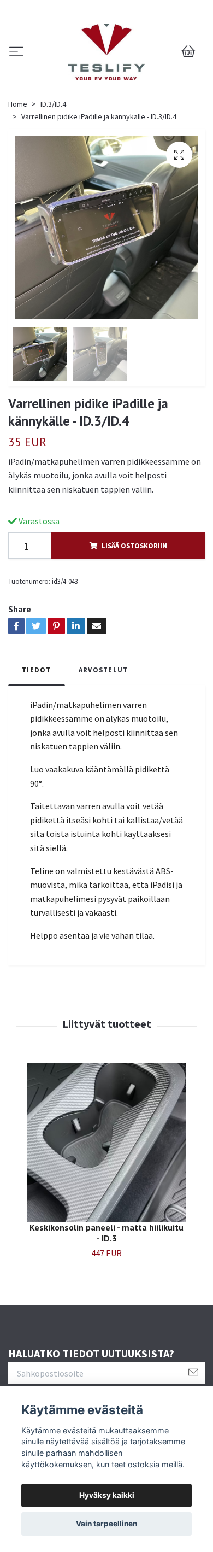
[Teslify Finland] (106, 52)
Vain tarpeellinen (106, 1523)
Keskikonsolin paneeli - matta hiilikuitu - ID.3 (106, 1233)
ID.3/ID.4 (53, 104)
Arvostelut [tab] (103, 669)
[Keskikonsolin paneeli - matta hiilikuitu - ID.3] (106, 1142)
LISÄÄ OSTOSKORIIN (134, 545)
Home (17, 104)
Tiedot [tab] (36, 669)
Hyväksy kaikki (106, 1495)
